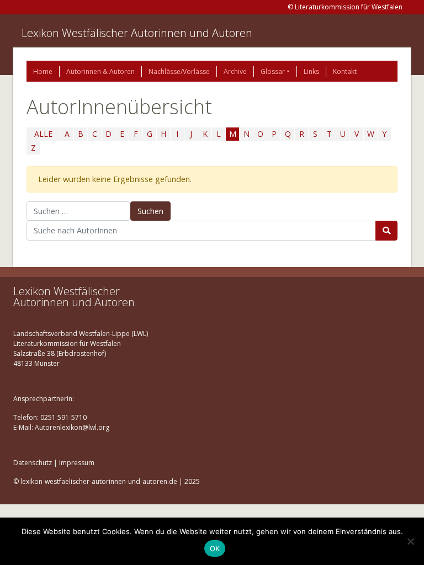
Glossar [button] (273, 71)
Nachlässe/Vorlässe (179, 71)
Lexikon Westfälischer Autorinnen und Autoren (137, 32)
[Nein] (410, 541)
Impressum (76, 462)
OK (215, 548)
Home (42, 71)
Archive (235, 71)
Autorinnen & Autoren (100, 71)
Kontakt (345, 71)
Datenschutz (32, 462)
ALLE (43, 134)
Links (311, 71)
